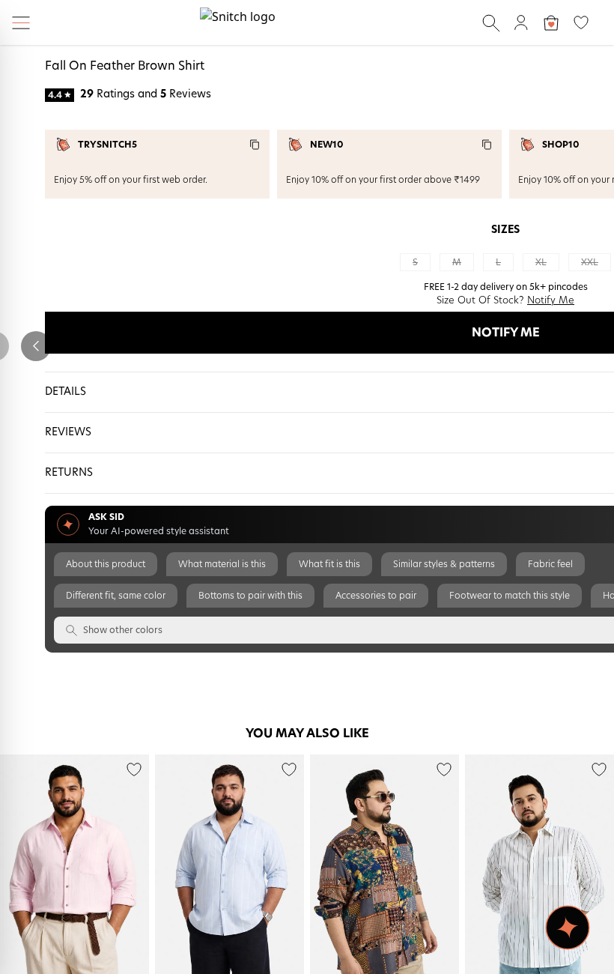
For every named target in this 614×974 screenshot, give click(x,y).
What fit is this (329, 564)
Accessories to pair (375, 595)
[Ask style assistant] (567, 927)
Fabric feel (550, 564)
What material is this (222, 564)
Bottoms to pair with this (250, 595)
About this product (105, 564)
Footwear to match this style (509, 595)
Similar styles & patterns (444, 564)
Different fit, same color (115, 595)
